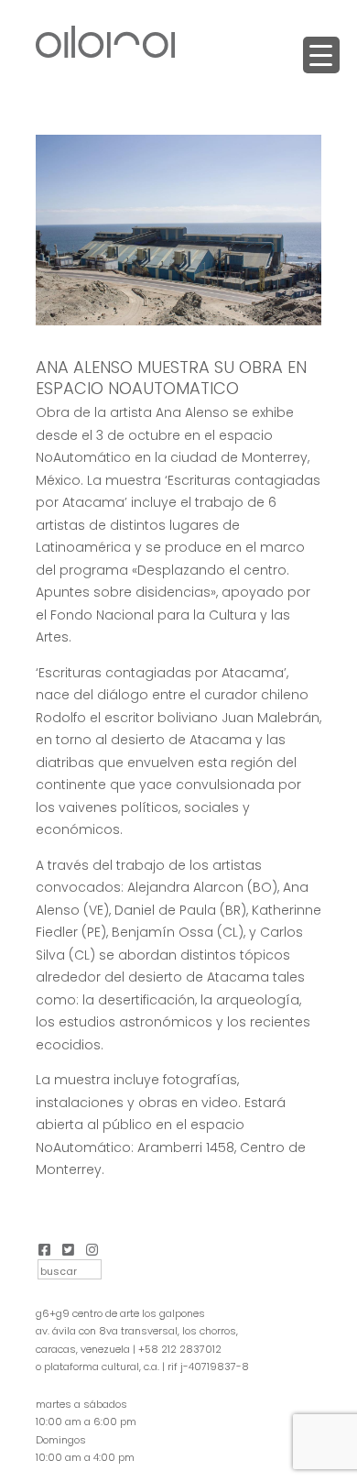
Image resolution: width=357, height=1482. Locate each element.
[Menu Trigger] (321, 55)
